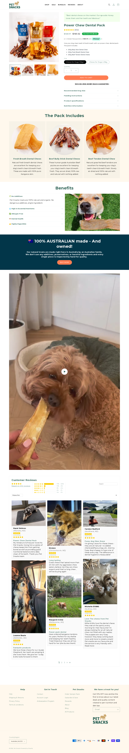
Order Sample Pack (72, 694)
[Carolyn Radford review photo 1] (100, 513)
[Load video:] (64, 371)
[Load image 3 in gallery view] (40, 70)
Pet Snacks (17, 748)
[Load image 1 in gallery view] (15, 70)
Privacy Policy (14, 701)
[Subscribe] (117, 709)
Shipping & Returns (16, 698)
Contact (40, 694)
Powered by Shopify (27, 748)
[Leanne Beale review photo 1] (29, 596)
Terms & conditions (16, 705)
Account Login (42, 698)
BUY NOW (64, 262)
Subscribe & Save (71, 698)
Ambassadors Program (45, 701)
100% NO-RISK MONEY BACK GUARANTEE (91, 84)
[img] (28, 537)
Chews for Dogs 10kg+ (75, 62)
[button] (109, 5)
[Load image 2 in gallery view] (27, 70)
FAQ (10, 694)
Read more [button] (89, 646)
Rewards (68, 701)
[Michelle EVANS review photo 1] (100, 581)
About (67, 705)
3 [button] (64, 662)
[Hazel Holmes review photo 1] (29, 513)
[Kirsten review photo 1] (64, 523)
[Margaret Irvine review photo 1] (64, 596)
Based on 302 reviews (21, 486)
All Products (69, 712)
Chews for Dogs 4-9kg (98, 62)
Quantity (67, 66)
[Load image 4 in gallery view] (52, 70)
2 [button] (61, 662)
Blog (66, 708)
